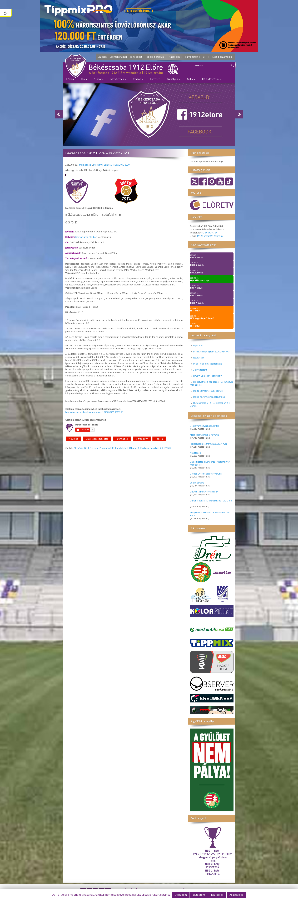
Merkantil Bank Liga (149, 448)
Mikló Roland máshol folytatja (207, 363)
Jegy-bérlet (136, 56)
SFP (206, 56)
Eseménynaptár (118, 56)
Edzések (102, 56)
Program (94, 448)
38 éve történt (200, 369)
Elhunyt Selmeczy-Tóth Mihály (207, 375)
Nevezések (198, 357)
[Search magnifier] (232, 65)
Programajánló (107, 448)
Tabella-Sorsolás (155, 56)
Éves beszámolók (223, 56)
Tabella (159, 438)
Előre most (198, 345)
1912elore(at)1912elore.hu (210, 235)
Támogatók (192, 56)
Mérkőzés (78, 448)
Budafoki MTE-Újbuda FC (127, 448)
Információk (122, 438)
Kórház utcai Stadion (86, 236)
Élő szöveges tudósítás (97, 438)
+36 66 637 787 (209, 232)
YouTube (73, 438)
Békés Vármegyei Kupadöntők (207, 390)
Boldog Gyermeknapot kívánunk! (209, 396)
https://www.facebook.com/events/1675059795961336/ (94, 412)
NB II (86, 448)
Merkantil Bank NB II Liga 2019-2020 (111, 164)
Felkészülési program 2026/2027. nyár (211, 351)
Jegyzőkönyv (142, 438)
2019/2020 (165, 448)
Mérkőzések (85, 164)
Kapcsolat (175, 56)
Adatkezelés (236, 894)
